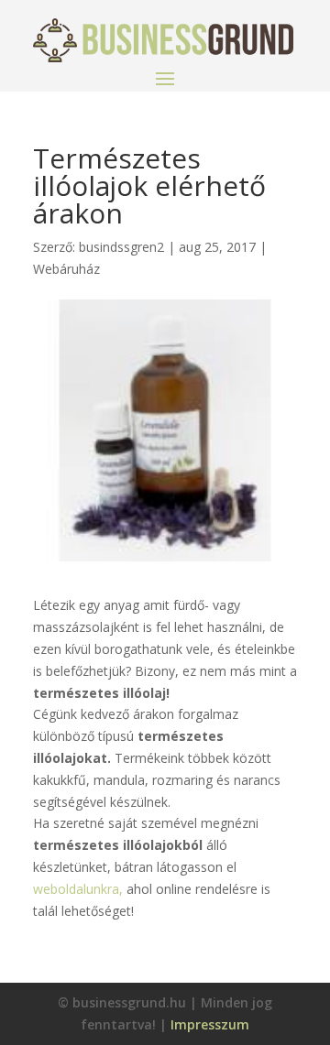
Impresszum (209, 1024)
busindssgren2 (121, 247)
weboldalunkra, (78, 889)
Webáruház (66, 269)
